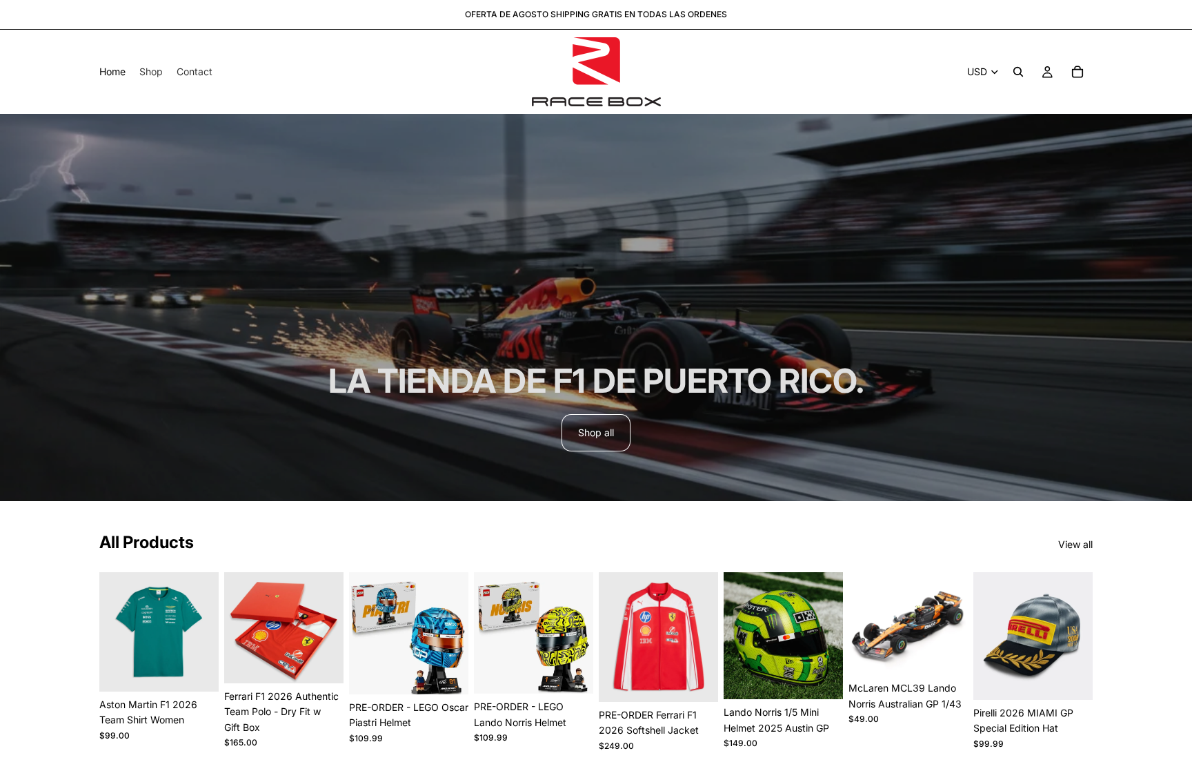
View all (1075, 544)
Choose (209, 670)
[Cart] (1077, 72)
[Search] (1018, 72)
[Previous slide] (239, 627)
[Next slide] (328, 627)
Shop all (596, 432)
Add (458, 673)
